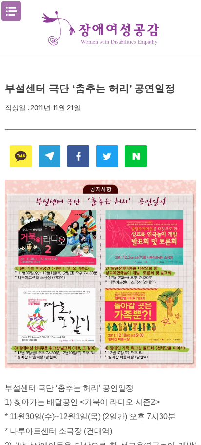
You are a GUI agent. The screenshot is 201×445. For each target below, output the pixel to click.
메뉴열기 (11, 11)
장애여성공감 (100, 28)
